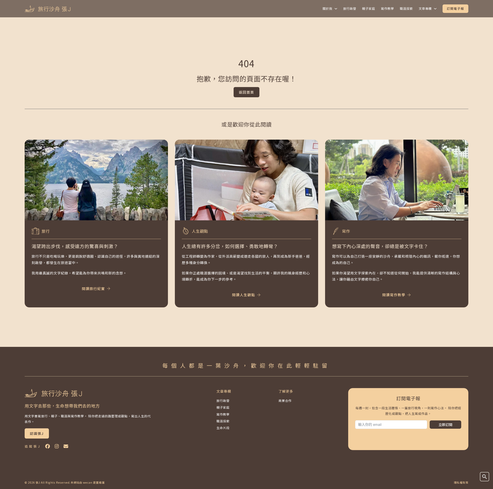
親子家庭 (368, 8)
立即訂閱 (445, 424)
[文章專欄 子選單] (435, 8)
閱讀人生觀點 (243, 294)
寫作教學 (387, 8)
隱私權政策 (461, 482)
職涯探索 (406, 8)
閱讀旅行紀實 (93, 288)
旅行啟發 (349, 8)
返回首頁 (246, 92)
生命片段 (223, 427)
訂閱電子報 (455, 8)
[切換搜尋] (484, 476)
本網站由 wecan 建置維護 (88, 482)
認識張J (37, 433)
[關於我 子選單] (335, 8)
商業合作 (285, 400)
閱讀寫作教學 (393, 294)
